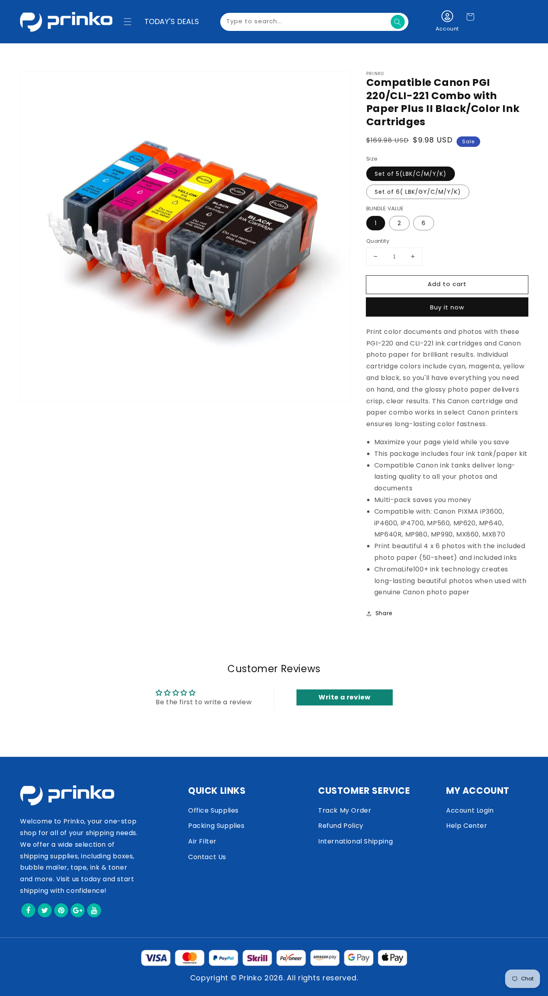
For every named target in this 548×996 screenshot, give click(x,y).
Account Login (470, 810)
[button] (127, 21)
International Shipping (355, 841)
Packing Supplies (216, 825)
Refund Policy (340, 825)
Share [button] (384, 613)
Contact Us (207, 857)
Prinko (250, 978)
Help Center (466, 825)
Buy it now (447, 307)
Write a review (344, 697)
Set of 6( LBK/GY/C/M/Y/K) (418, 192)
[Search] (398, 22)
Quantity (377, 241)
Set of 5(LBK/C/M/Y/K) (411, 174)
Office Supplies (213, 810)
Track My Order (344, 810)
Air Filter (202, 841)
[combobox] (314, 22)
